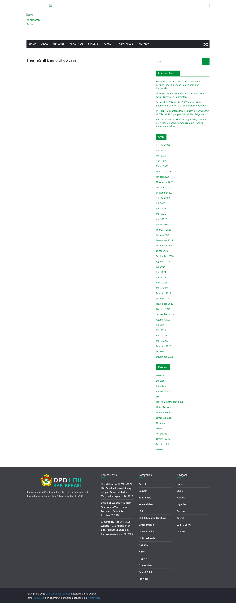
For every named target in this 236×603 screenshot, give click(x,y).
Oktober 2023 (163, 309)
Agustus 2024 (163, 261)
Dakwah (160, 380)
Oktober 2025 (163, 187)
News (159, 428)
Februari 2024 (163, 293)
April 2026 (161, 160)
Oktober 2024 (163, 250)
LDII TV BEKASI (125, 44)
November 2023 (164, 303)
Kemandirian (163, 391)
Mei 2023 (161, 330)
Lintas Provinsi (164, 412)
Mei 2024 (161, 277)
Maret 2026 (162, 166)
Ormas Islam (163, 438)
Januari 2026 (163, 176)
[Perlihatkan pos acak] (206, 44)
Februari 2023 (163, 346)
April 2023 (161, 335)
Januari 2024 (163, 298)
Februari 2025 (163, 229)
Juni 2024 (161, 272)
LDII (158, 396)
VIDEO (44, 44)
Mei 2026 (161, 155)
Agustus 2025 (163, 197)
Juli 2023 (160, 324)
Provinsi (93, 44)
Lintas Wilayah (164, 417)
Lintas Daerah (163, 407)
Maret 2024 (162, 287)
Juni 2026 (161, 150)
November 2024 (164, 245)
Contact (144, 44)
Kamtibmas (162, 386)
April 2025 (161, 219)
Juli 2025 (160, 203)
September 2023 (165, 314)
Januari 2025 (163, 234)
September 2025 (165, 192)
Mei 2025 (161, 213)
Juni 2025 (161, 208)
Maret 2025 (162, 224)
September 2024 (165, 256)
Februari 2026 (163, 171)
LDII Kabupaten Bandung (169, 401)
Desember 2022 (164, 356)
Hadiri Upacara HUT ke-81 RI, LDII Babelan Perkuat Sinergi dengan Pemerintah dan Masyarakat (178, 85)
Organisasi (76, 44)
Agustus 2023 (163, 319)
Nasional (58, 44)
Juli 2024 (160, 266)
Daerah (108, 44)
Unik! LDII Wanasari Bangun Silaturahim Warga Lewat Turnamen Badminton (116, 506)
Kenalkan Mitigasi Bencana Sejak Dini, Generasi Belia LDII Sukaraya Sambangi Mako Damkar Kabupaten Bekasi (181, 123)
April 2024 (161, 282)
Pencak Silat (162, 444)
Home (32, 44)
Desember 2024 (164, 240)
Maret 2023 (162, 340)
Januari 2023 (163, 351)
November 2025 (164, 182)
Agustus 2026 (163, 145)
